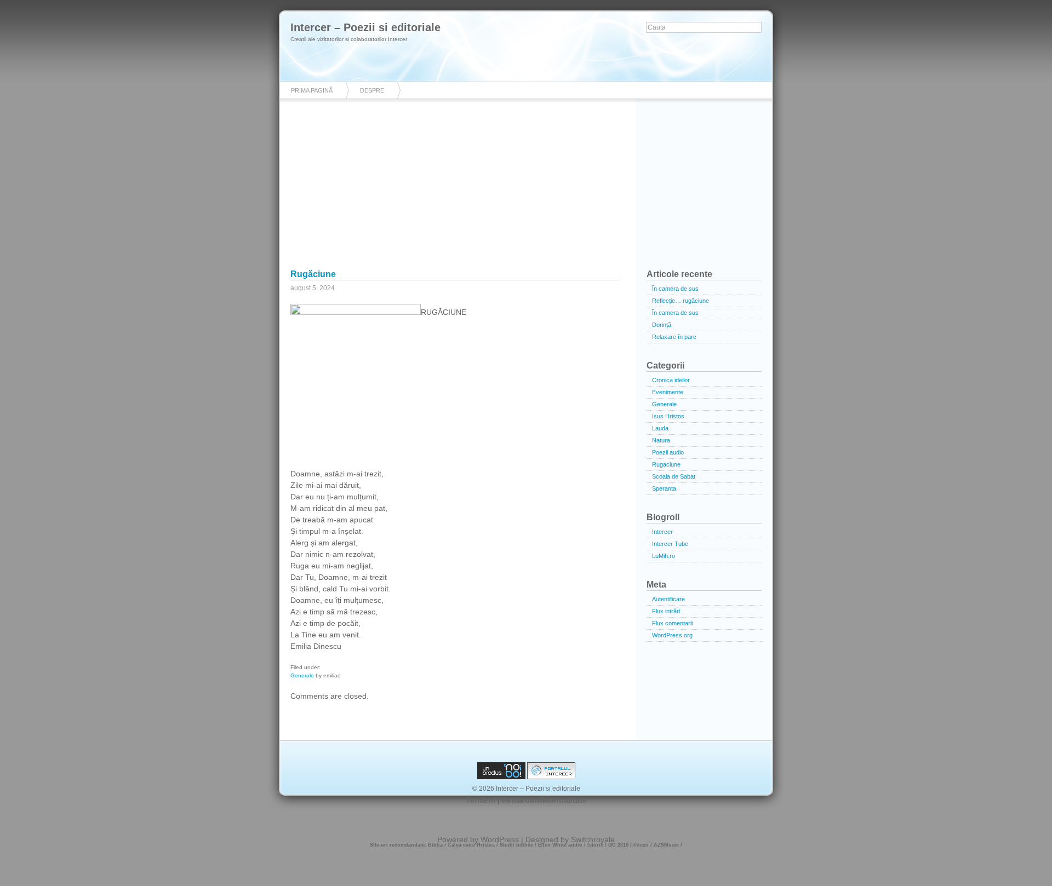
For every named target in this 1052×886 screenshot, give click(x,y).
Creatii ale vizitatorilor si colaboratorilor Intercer (348, 39)
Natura (661, 440)
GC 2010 (618, 845)
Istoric (595, 845)
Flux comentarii (672, 623)
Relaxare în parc (674, 336)
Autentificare (668, 599)
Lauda (660, 428)
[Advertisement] (526, 191)
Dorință (661, 324)
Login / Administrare (526, 800)
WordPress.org (672, 635)
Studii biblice (516, 845)
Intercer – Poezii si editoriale (365, 27)
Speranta (664, 488)
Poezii (641, 845)
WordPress (500, 839)
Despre (372, 90)
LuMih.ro (663, 556)
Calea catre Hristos (471, 845)
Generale (302, 675)
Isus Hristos (668, 416)
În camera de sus (675, 288)
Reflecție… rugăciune (680, 300)
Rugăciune (313, 274)
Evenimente (667, 392)
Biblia (435, 845)
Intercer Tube (670, 543)
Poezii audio (668, 452)
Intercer (662, 531)
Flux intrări (666, 611)
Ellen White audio (560, 845)
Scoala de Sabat (673, 476)
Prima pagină (312, 90)
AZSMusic (666, 845)
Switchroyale (593, 839)
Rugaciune (666, 464)
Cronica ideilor (671, 380)
